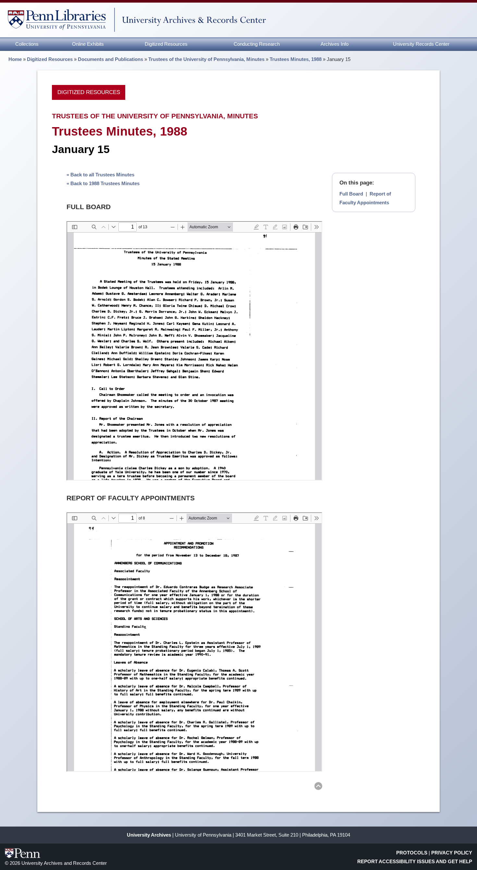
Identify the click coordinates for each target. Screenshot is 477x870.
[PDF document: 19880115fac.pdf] (194, 642)
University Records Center (421, 44)
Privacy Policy (451, 852)
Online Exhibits (88, 44)
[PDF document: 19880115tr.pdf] (194, 351)
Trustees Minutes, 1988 (296, 59)
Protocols (411, 852)
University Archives (149, 835)
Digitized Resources (166, 44)
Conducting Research (257, 44)
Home (15, 59)
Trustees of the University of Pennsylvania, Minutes (206, 59)
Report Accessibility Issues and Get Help (414, 861)
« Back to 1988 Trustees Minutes (103, 183)
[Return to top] (318, 787)
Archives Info (335, 44)
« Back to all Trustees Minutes (100, 174)
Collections (27, 44)
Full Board (351, 194)
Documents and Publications (110, 59)
